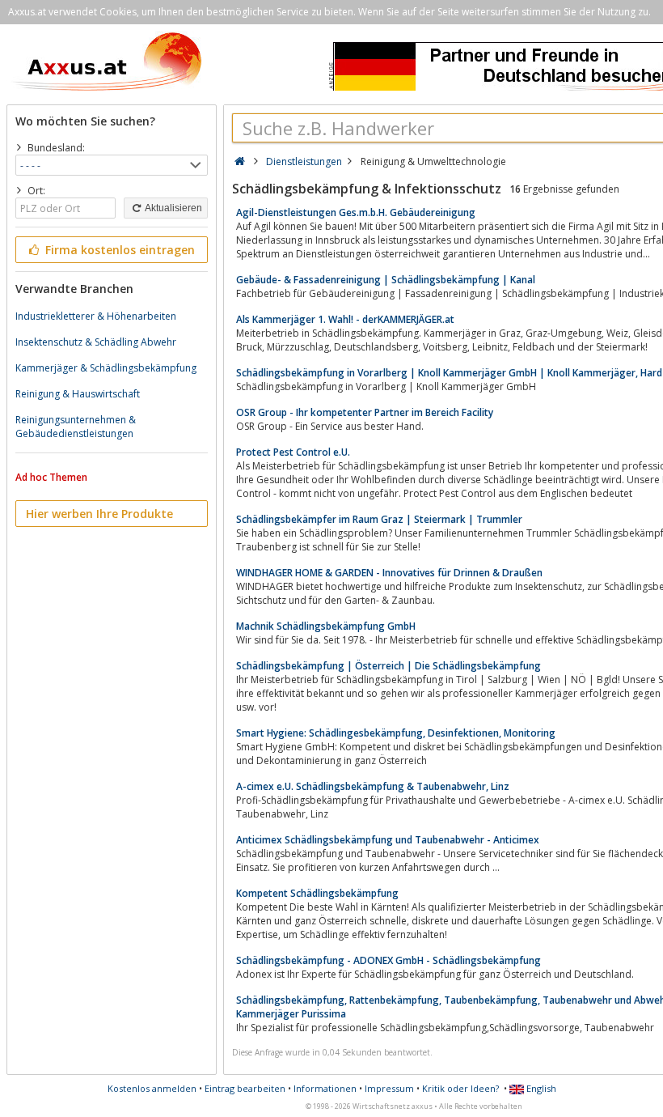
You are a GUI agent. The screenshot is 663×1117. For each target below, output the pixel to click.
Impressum (389, 1088)
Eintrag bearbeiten (245, 1088)
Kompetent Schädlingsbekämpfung (317, 893)
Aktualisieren (172, 208)
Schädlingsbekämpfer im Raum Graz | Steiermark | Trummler (379, 519)
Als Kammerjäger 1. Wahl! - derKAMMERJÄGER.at (345, 319)
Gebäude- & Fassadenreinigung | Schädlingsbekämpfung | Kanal (385, 280)
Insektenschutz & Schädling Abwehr (95, 342)
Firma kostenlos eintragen (118, 249)
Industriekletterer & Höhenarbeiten (95, 316)
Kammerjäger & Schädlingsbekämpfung (105, 368)
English (540, 1088)
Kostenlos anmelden (152, 1088)
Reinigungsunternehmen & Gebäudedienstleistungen (75, 426)
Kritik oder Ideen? (460, 1088)
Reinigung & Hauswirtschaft (77, 394)
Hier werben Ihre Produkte (99, 513)
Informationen (325, 1088)
